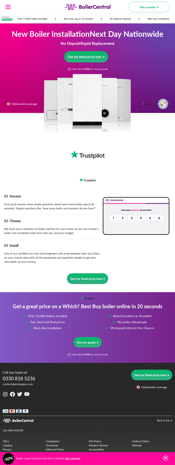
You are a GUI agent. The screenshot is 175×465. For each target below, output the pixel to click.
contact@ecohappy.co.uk (18, 384)
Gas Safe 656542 (13, 430)
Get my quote (86, 342)
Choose (12, 220)
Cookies (7, 445)
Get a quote (148, 7)
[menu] (25, 7)
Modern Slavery (98, 445)
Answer (12, 196)
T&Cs (6, 441)
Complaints (52, 441)
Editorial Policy (55, 449)
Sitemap (137, 445)
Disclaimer (52, 445)
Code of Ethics (141, 441)
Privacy (7, 449)
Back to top (163, 420)
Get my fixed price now (84, 57)
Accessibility (96, 449)
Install (11, 245)
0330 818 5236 (19, 378)
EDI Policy (95, 441)
